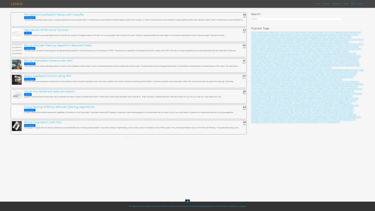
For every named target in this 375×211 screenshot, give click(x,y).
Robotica (260, 42)
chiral (305, 96)
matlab (310, 63)
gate (305, 58)
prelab (341, 117)
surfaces (342, 63)
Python (318, 115)
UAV (340, 58)
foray (254, 32)
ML (283, 89)
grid (270, 98)
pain (296, 84)
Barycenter (329, 103)
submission (267, 113)
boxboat (347, 98)
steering (324, 82)
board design (328, 105)
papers (316, 82)
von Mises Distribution (272, 101)
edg (286, 32)
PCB (289, 58)
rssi (319, 101)
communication (315, 39)
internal (310, 91)
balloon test (271, 61)
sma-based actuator (259, 105)
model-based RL (257, 101)
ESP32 (360, 94)
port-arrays (292, 44)
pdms (265, 79)
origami (309, 44)
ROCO (345, 39)
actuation (326, 115)
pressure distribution (330, 96)
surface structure (258, 44)
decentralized (332, 63)
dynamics (269, 39)
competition (333, 117)
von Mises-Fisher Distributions (302, 105)
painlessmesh (316, 56)
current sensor (347, 105)
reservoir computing (354, 89)
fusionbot (275, 63)
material (290, 115)
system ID (352, 75)
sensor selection (333, 122)
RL (344, 58)
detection (325, 120)
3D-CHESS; (309, 101)
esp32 (306, 37)
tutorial (315, 54)
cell (295, 103)
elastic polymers (309, 68)
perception (269, 51)
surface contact (257, 89)
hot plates (327, 68)
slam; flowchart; (288, 101)
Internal (360, 4)
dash (284, 44)
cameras (302, 103)
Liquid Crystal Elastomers (314, 89)
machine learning (258, 39)
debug (295, 77)
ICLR (313, 115)
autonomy (296, 35)
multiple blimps (351, 117)
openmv (298, 42)
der (308, 103)
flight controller (302, 122)
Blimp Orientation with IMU (43, 122)
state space (277, 96)
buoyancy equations (270, 103)
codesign (324, 113)
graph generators (281, 110)
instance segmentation (345, 91)
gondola (263, 46)
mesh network (292, 37)
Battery (345, 42)
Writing (336, 65)
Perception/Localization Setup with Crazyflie (54, 14)
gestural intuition (318, 46)
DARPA (330, 42)
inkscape (282, 115)
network (280, 49)
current (327, 70)
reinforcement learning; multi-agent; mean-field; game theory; (274, 70)
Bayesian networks (287, 94)
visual (323, 42)
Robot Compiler (263, 35)
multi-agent (332, 37)
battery (337, 105)
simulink (347, 54)
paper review (294, 65)
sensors (345, 51)
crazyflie (295, 51)
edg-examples (331, 72)
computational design (315, 32)
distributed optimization (287, 56)
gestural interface (258, 49)
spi (271, 72)
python (302, 84)
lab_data (279, 117)
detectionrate (263, 84)
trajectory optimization (348, 87)
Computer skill (300, 91)
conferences (358, 84)
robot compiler (263, 72)
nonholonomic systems (295, 87)
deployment (288, 103)
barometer (316, 120)
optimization (311, 51)
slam (332, 32)
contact (277, 72)
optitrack (336, 110)
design (254, 35)
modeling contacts (312, 61)
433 (315, 101)
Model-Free (340, 84)
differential (354, 82)
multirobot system (342, 101)
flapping (255, 117)
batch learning (300, 110)
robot (348, 46)
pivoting (345, 82)
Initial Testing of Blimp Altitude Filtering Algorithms (59, 107)
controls (335, 87)
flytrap (309, 82)
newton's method (317, 103)
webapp (325, 39)
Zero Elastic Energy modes (315, 75)
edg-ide (266, 77)
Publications (336, 4)
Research (326, 4)
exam (253, 58)
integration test (352, 58)
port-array (353, 72)
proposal (344, 77)
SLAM (291, 32)
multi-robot (267, 96)
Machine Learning (319, 84)
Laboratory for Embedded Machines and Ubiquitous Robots (153, 206)
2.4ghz (303, 113)
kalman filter (291, 120)
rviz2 (287, 63)
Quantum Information (282, 51)
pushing (341, 37)
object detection (264, 63)
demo (298, 82)
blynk (299, 56)
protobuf (295, 98)
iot (306, 87)
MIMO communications (320, 108)
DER (276, 54)
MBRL (291, 110)
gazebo (293, 63)
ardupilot (290, 122)
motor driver (256, 113)
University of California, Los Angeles (233, 206)
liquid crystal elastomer (276, 87)
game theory (272, 105)
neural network (287, 72)
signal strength (328, 101)
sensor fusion (297, 58)
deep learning (257, 79)
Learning (328, 89)
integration (352, 115)
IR (342, 54)
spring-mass (299, 101)
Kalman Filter (342, 72)
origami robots (263, 32)
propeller (321, 51)
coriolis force (322, 77)
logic (359, 49)
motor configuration (342, 61)
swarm (254, 63)
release (349, 84)
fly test (322, 122)
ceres (290, 77)
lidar (353, 49)
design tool (266, 122)
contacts (323, 37)
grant (311, 87)
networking (314, 37)
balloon (290, 108)
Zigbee (254, 72)
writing (353, 101)
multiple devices (271, 115)
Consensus (284, 46)
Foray (328, 51)
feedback (255, 46)
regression (314, 122)
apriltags (346, 49)
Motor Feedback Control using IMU (47, 76)
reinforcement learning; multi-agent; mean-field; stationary (273, 82)
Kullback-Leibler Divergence (289, 54)
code (284, 108)
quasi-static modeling (317, 72)
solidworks (256, 122)
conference (302, 63)
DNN (273, 113)
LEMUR (16, 4)
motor (310, 42)
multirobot (327, 110)
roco (326, 32)
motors (271, 37)
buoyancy (297, 96)
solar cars (343, 75)
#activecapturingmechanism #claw (312, 98)
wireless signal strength (289, 79)
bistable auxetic (294, 46)
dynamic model (334, 77)
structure (338, 39)
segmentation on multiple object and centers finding (308, 117)
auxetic (348, 37)
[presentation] (141, 97)
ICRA (331, 108)
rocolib (345, 32)
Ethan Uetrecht (29, 17)
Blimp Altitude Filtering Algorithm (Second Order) (58, 45)
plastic (319, 68)
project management (259, 56)
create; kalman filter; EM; (293, 49)
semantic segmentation (303, 108)
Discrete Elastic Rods (278, 77)
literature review (284, 75)
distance (270, 68)
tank (300, 37)
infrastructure (349, 44)
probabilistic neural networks (262, 110)
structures (336, 51)
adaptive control (347, 110)
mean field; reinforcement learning (310, 70)
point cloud (295, 113)
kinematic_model (339, 89)
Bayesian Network (279, 91)
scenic (316, 113)
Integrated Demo (257, 65)
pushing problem (298, 61)
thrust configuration (259, 98)
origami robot (285, 68)
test (304, 42)
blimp (272, 32)
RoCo (359, 32)
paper (316, 44)
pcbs (331, 39)
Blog (353, 4)
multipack (296, 75)
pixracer (275, 122)
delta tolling (287, 96)
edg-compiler (316, 110)
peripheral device (282, 65)
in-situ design (256, 103)
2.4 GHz (254, 91)
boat (280, 103)
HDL (320, 105)
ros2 (282, 63)
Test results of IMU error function (46, 30)
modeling (302, 44)
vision (309, 84)
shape (278, 84)
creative (290, 91)
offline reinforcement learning (349, 56)
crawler (355, 46)
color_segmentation (267, 117)
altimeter (275, 58)
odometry (337, 42)
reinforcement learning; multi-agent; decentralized (318, 79)
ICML (335, 108)
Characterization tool (273, 89)
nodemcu (354, 61)
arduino (352, 32)
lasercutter (305, 54)
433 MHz (268, 91)
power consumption (274, 44)
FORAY (261, 51)
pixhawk (282, 122)
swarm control (331, 75)
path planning (358, 39)
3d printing (280, 120)
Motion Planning (285, 35)
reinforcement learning (273, 42)
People (346, 4)
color (272, 84)
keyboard (350, 63)
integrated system (329, 91)
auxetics (360, 44)
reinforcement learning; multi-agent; (345, 70)
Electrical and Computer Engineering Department (197, 206)
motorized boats (326, 65)
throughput (269, 65)
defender (255, 120)
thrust (283, 58)
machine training (346, 113)
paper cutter (351, 94)
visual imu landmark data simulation (49, 91)
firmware (286, 98)
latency (309, 113)
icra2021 (338, 49)
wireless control (302, 39)
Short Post (255, 68)
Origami (338, 32)
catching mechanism (339, 115)
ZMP (356, 105)
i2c (350, 39)
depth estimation (345, 120)
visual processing (288, 39)
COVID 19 (342, 94)
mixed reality (331, 46)
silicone (318, 91)
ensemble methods (302, 94)
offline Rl (314, 94)
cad (353, 120)
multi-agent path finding (294, 89)
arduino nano (320, 63)
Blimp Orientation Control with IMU (48, 60)
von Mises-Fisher (270, 75)
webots (314, 58)
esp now (277, 39)
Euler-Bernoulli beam (343, 103)
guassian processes (346, 108)
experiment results (329, 56)
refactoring (308, 49)
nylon (294, 68)
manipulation (333, 94)
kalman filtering (283, 113)
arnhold (255, 61)
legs (353, 54)
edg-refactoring (287, 84)
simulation (274, 35)
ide (316, 105)
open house (271, 49)
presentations (334, 113)
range (263, 68)
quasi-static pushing (259, 87)
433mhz (302, 51)
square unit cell (315, 96)
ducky (277, 32)
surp (277, 68)
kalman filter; (257, 96)
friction (282, 37)
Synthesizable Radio (267, 120)
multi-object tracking (302, 115)
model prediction (346, 96)
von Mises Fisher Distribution (330, 54)
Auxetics (306, 56)
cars (253, 42)
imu (277, 37)
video (303, 82)
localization (272, 56)
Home (318, 4)
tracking (355, 98)
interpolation (274, 79)
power (254, 84)
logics (355, 35)
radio (271, 54)
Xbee (361, 70)
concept (261, 91)
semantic (339, 44)
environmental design (259, 54)
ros (309, 110)
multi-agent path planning (328, 58)
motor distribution (304, 120)
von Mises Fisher (257, 75)
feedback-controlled (322, 87)
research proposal (264, 58)
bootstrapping (274, 94)
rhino (357, 65)
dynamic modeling (301, 72)
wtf (351, 77)
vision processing (284, 61)
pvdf (299, 68)
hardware (323, 94)
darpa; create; (329, 49)
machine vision (273, 46)
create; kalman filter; (259, 37)
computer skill (289, 42)
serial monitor (257, 77)
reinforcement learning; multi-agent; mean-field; (334, 35)
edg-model (306, 35)
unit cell (341, 46)
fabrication (277, 98)
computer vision (300, 32)
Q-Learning (331, 84)
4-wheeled (318, 49)
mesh (313, 35)
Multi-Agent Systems (273, 108)
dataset (317, 42)
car (302, 75)
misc (340, 79)
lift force (334, 120)
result (286, 117)
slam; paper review (347, 65)
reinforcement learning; (309, 65)
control (255, 51)
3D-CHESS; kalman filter (334, 98)
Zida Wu (27, 33)
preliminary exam (258, 115)
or (309, 58)
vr (282, 32)
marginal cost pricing (259, 94)
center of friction (258, 108)
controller (306, 46)
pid (359, 117)
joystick (262, 61)
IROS (357, 63)
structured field (335, 82)
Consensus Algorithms (308, 77)
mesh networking (327, 61)
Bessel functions (285, 105)
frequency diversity (327, 44)
